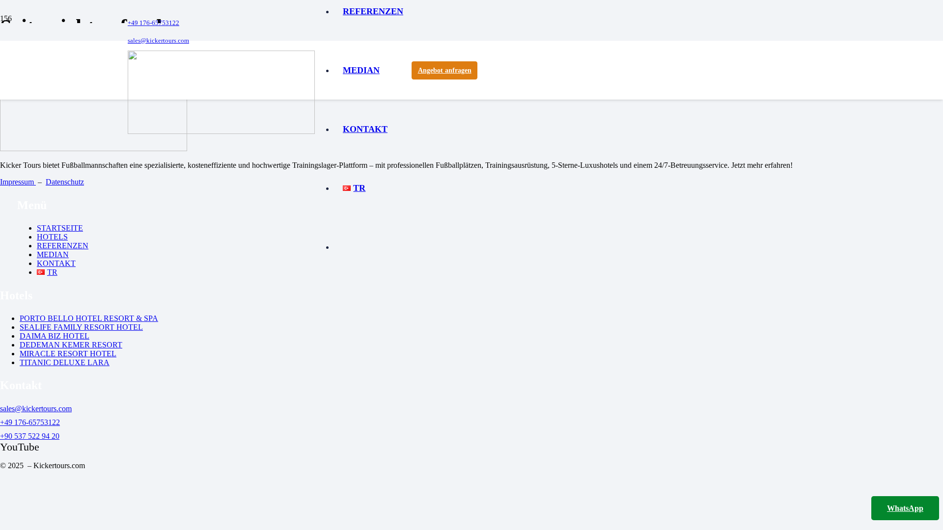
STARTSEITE (60, 228)
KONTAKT (56, 263)
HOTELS (52, 237)
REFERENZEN (62, 245)
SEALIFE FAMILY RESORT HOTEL (81, 327)
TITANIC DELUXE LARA (65, 362)
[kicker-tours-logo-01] (221, 131)
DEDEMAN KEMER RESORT (71, 345)
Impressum (18, 182)
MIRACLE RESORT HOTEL (68, 353)
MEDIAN (53, 254)
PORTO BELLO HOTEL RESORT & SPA (89, 318)
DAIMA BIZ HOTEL (54, 336)
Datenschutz (65, 182)
